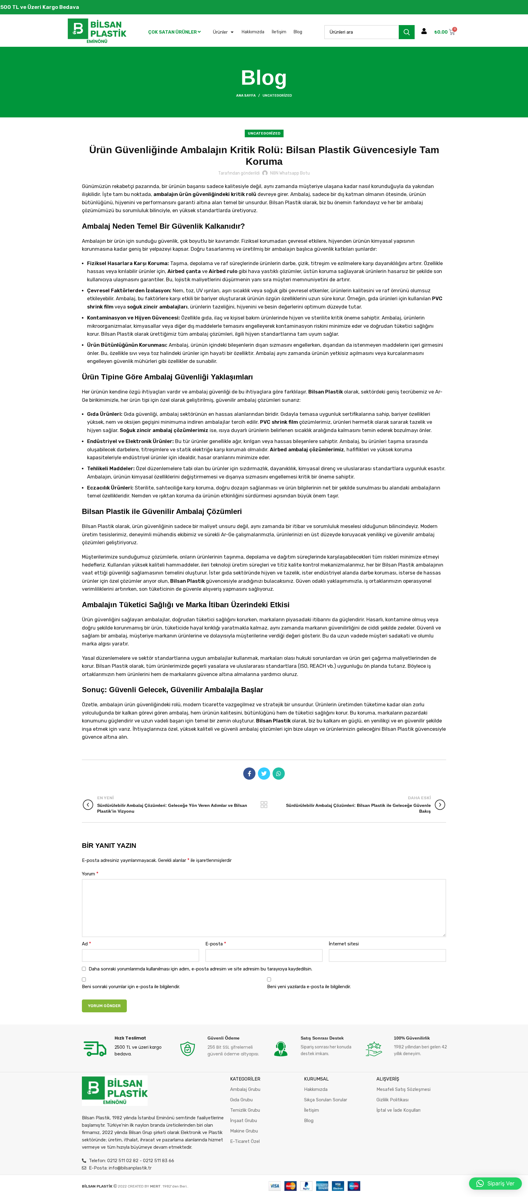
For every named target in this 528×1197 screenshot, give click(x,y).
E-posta (215, 944)
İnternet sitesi (344, 944)
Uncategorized (277, 96)
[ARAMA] (407, 32)
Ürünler (220, 32)
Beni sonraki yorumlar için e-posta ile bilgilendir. (131, 986)
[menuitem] (174, 32)
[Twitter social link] (264, 773)
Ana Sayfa (246, 96)
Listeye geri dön (263, 804)
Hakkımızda (253, 32)
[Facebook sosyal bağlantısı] (249, 773)
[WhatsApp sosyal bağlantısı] (279, 773)
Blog (298, 32)
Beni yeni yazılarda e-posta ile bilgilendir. (309, 986)
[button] (495, 1183)
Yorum (90, 874)
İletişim (279, 32)
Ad (86, 944)
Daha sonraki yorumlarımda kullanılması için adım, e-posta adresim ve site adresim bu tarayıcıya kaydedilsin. (200, 969)
